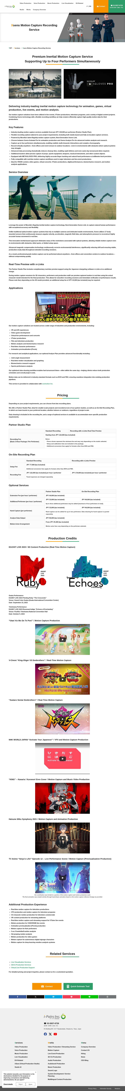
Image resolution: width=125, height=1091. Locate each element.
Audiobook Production (56, 1064)
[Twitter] (50, 1035)
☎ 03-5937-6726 (117, 6)
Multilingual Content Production (59, 1079)
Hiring (83, 1053)
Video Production (21, 1047)
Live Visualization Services (21, 962)
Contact (102, 6)
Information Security (105, 1088)
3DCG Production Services (21, 965)
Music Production (21, 1053)
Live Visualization (21, 1057)
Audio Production (54, 1060)
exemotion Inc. (47, 384)
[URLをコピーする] (107, 996)
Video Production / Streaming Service (62, 1047)
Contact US (85, 1050)
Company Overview (88, 1047)
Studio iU (18, 1067)
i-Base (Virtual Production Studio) (27, 1064)
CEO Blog (84, 1060)
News (83, 1057)
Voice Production (21, 1050)
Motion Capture (53, 1050)
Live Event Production (56, 1053)
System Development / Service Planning (59, 1075)
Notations (117, 1088)
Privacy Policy (92, 1088)
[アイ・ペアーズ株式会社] (10, 6)
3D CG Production (54, 1057)
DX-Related (19, 1060)
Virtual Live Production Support (23, 967)
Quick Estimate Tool (80, 986)
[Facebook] (45, 1035)
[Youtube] (55, 1035)
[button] (17, 996)
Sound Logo (52, 1070)
